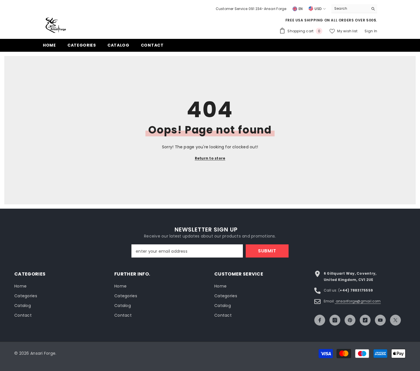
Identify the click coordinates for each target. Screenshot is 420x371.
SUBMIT (267, 251)
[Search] (354, 8)
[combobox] (349, 8)
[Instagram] (334, 320)
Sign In (371, 31)
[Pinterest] (350, 320)
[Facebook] (319, 320)
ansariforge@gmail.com (358, 301)
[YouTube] (380, 320)
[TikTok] (365, 320)
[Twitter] (395, 320)
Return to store (210, 158)
